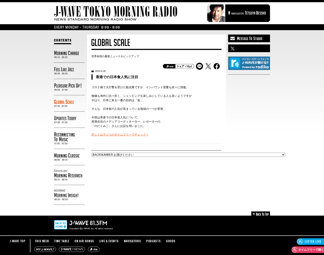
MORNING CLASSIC (69, 157)
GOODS (170, 241)
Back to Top (260, 213)
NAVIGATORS (132, 241)
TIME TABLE (61, 241)
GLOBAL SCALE (69, 103)
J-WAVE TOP (18, 241)
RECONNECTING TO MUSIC (69, 138)
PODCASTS (153, 241)
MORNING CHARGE (69, 54)
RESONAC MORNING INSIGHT (69, 195)
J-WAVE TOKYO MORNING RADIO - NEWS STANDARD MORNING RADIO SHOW (115, 13)
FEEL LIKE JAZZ (69, 71)
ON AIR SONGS (84, 241)
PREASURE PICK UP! (69, 87)
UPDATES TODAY (69, 120)
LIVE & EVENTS (109, 241)
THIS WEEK (42, 241)
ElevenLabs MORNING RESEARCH (69, 175)
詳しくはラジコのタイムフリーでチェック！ (120, 134)
